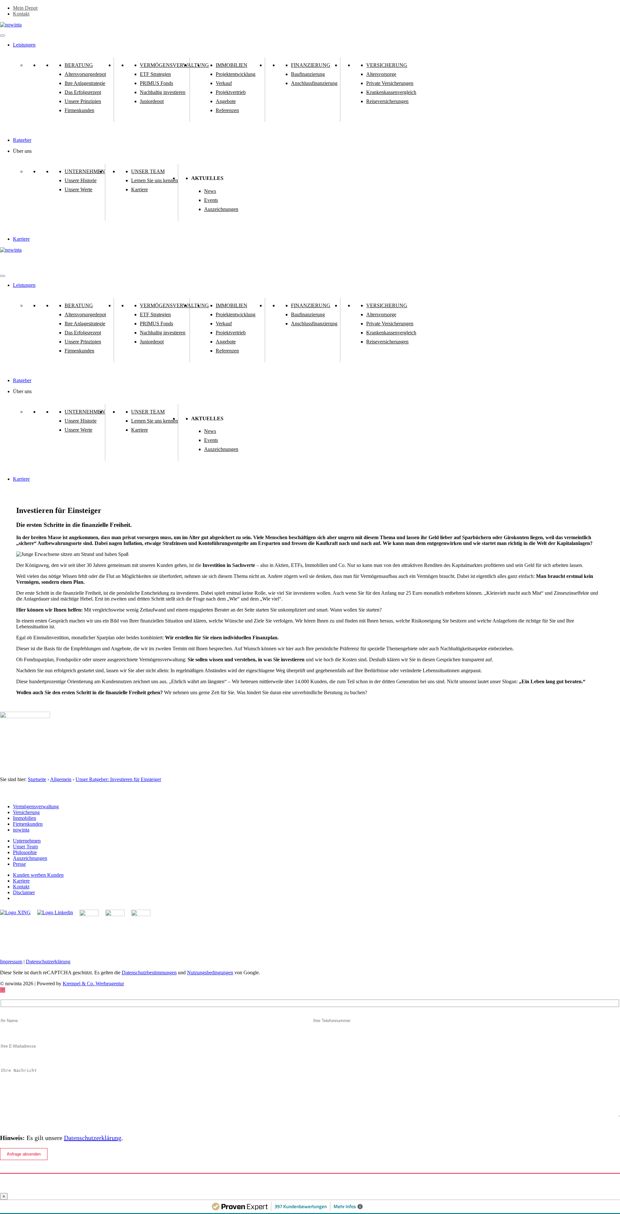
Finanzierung (310, 65)
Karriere (139, 189)
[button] (2, 990)
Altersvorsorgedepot (85, 74)
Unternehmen (85, 171)
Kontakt (21, 13)
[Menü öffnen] (2, 36)
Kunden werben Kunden (38, 875)
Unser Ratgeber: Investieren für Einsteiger (118, 779)
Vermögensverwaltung (174, 65)
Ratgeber (22, 140)
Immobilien (231, 65)
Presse (19, 864)
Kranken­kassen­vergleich (391, 92)
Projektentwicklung (235, 74)
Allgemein (60, 779)
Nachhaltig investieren (162, 92)
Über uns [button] (22, 151)
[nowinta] (11, 250)
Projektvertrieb (231, 92)
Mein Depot (25, 8)
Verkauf (224, 83)
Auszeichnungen (221, 209)
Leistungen (24, 44)
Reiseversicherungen (387, 101)
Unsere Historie (81, 180)
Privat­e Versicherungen (389, 83)
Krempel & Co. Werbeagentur (93, 983)
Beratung (79, 65)
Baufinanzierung (308, 74)
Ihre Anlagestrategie (85, 83)
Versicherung (386, 65)
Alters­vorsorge (381, 74)
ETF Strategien (155, 74)
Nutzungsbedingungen (210, 972)
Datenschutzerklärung (48, 961)
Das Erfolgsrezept (83, 92)
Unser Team (148, 171)
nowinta (21, 829)
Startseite (37, 779)
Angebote (226, 101)
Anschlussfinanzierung (314, 83)
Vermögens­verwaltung (36, 806)
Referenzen (227, 110)
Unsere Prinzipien (83, 101)
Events (211, 200)
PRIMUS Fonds (156, 83)
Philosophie (25, 852)
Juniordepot (152, 101)
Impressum (11, 961)
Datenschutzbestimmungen (149, 972)
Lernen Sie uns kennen (154, 180)
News (210, 191)
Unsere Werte (78, 189)
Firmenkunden (79, 110)
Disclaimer (24, 892)
